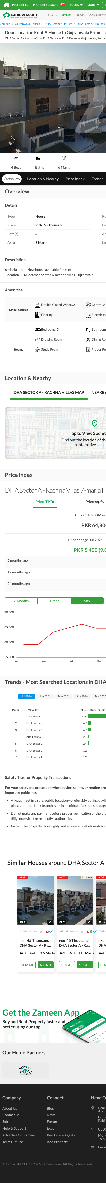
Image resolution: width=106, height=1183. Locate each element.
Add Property (57, 1142)
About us (9, 1108)
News (51, 1115)
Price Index (75, 178)
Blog (50, 1108)
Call (47, 965)
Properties (20, 4)
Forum (52, 1121)
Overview (12, 178)
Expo (50, 1128)
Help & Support (14, 1128)
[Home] (6, 4)
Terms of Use (12, 1142)
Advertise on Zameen (19, 1135)
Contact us (10, 1115)
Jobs (5, 1121)
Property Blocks (48, 4)
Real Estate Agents (61, 1135)
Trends (97, 178)
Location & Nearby (43, 178)
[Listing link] (35, 924)
